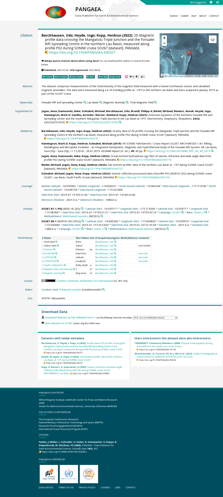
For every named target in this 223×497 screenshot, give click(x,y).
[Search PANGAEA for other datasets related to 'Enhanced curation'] (103, 289)
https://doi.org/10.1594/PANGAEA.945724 (144, 177)
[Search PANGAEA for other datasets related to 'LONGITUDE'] (58, 261)
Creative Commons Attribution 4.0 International (84, 280)
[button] (190, 53)
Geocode (143, 253)
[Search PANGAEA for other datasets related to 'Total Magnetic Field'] (155, 102)
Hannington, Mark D (57, 115)
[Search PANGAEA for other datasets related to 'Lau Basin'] (100, 102)
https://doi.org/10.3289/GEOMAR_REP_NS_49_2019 (178, 151)
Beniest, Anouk (184, 111)
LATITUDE (49, 257)
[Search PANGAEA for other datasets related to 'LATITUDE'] (55, 257)
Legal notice (46, 487)
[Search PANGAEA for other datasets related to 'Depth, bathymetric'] (65, 265)
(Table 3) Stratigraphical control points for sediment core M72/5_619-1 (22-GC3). (175, 355)
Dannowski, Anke (69, 111)
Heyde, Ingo (84, 35)
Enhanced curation (70, 289)
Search (174, 15)
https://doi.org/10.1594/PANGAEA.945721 (73, 138)
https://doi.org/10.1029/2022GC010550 (94, 122)
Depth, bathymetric (53, 265)
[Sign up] (211, 2)
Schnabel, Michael (93, 111)
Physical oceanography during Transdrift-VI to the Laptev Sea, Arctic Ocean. (173, 345)
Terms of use (66, 487)
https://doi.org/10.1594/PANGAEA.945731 (97, 168)
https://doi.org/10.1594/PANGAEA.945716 (146, 159)
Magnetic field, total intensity (58, 269)
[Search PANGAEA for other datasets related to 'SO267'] (182, 212)
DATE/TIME (49, 253)
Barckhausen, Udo (57, 35)
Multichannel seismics (75, 216)
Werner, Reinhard (106, 115)
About (202, 15)
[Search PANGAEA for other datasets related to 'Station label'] (58, 245)
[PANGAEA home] (55, 9)
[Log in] (217, 2)
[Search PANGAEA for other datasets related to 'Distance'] (54, 249)
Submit (185, 15)
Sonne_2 (199, 212)
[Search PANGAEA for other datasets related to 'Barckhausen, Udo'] (115, 242)
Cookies (105, 487)
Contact (214, 15)
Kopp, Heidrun (109, 35)
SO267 (176, 212)
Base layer (179, 76)
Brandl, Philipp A (141, 111)
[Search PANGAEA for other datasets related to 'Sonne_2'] (206, 212)
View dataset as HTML (58, 323)
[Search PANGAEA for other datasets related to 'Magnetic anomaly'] (64, 273)
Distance (48, 249)
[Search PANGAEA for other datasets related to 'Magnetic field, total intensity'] (74, 269)
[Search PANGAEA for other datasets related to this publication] (120, 122)
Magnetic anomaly (53, 273)
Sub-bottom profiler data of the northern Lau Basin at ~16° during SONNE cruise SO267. (81, 358)
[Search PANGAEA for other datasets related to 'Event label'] (56, 242)
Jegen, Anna (49, 111)
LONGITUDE (50, 261)
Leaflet (170, 76)
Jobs (117, 487)
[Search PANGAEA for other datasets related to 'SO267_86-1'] (83, 221)
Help (194, 15)
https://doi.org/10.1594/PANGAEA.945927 (82, 52)
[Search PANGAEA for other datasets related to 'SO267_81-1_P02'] (82, 208)
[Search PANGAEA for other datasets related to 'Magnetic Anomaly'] (127, 102)
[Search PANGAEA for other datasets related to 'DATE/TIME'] (56, 253)
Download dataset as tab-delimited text (69, 317)
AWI (216, 76)
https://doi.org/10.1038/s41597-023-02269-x (64, 451)
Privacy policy (87, 487)
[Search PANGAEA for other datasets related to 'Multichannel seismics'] (101, 216)
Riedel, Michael (163, 111)
